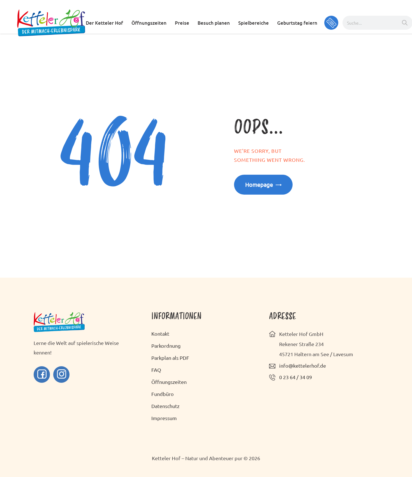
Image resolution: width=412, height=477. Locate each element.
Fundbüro (162, 394)
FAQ (156, 370)
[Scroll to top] (392, 457)
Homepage (259, 184)
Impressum (164, 418)
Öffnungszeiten (169, 382)
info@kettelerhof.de (302, 365)
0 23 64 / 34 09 (295, 377)
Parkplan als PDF (170, 358)
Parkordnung (165, 346)
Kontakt (160, 334)
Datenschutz (165, 406)
